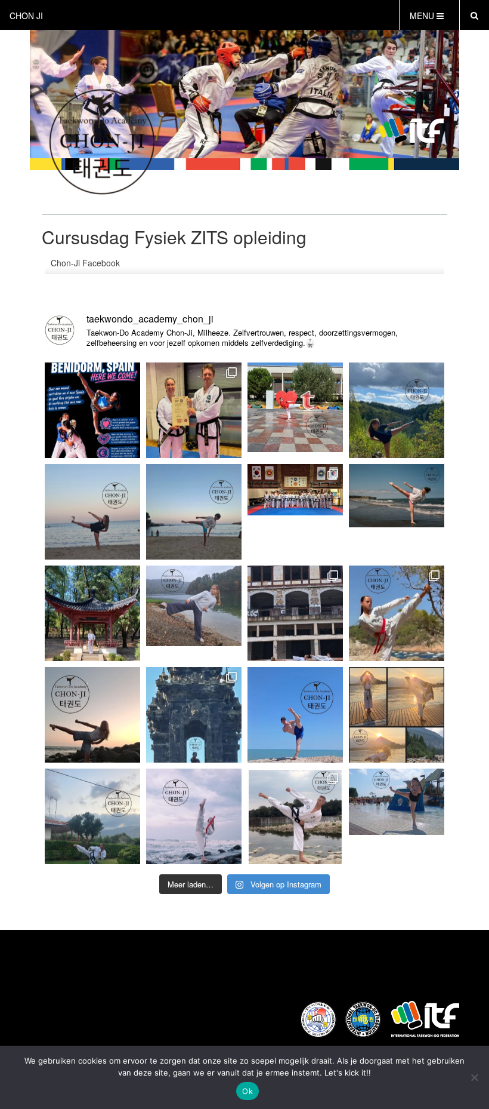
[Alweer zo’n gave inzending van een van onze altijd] (396, 410)
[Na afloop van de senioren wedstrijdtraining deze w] (194, 410)
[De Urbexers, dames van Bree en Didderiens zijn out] (295, 613)
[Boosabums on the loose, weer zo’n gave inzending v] (194, 715)
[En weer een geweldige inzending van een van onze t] (295, 715)
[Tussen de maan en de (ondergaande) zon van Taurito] (92, 715)
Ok (247, 1091)
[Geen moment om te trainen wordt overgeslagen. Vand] (92, 410)
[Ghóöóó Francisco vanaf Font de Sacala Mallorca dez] (194, 512)
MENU (423, 15)
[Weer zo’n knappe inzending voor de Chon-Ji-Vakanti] (92, 816)
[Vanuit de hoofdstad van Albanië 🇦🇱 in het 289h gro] (92, 613)
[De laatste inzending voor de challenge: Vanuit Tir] (295, 410)
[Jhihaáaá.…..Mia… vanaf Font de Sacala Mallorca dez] (92, 512)
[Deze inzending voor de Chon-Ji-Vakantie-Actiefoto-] (396, 816)
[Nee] (474, 1077)
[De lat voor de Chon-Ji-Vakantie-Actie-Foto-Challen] (396, 715)
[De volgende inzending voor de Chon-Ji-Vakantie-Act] (295, 816)
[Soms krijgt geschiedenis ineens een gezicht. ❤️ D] (396, 512)
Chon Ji (26, 15)
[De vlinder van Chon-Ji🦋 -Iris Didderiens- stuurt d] (194, 613)
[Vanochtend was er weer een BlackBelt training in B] (295, 512)
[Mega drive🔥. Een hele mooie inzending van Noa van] (396, 613)
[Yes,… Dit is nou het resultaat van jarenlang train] (194, 816)
